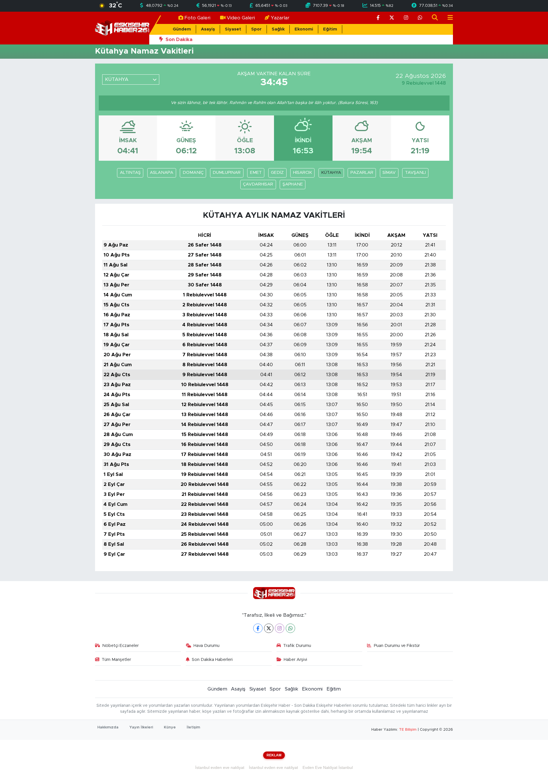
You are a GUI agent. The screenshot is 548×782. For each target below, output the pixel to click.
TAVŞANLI (415, 172)
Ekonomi (304, 29)
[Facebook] (258, 628)
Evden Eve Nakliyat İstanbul (328, 767)
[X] (268, 628)
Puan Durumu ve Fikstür (397, 645)
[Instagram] (279, 628)
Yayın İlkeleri (141, 727)
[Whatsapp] (290, 628)
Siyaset (233, 29)
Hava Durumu (206, 645)
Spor (256, 29)
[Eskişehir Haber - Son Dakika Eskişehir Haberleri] (122, 27)
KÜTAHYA (331, 172)
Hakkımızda (107, 727)
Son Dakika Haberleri (212, 659)
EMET (256, 172)
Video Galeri (241, 17)
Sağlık (278, 29)
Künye (170, 727)
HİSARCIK (302, 172)
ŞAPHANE (293, 184)
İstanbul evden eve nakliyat (219, 767)
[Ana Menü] (448, 18)
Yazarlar (280, 17)
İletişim (193, 727)
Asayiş (208, 29)
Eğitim (330, 29)
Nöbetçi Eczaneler (120, 645)
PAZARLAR (361, 172)
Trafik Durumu (297, 645)
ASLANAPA (161, 172)
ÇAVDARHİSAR (258, 184)
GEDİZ (277, 172)
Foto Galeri (197, 17)
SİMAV (389, 172)
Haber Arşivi (295, 659)
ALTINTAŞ (130, 172)
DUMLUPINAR (227, 172)
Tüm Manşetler (116, 659)
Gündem (182, 29)
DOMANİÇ (193, 172)
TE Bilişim (407, 730)
